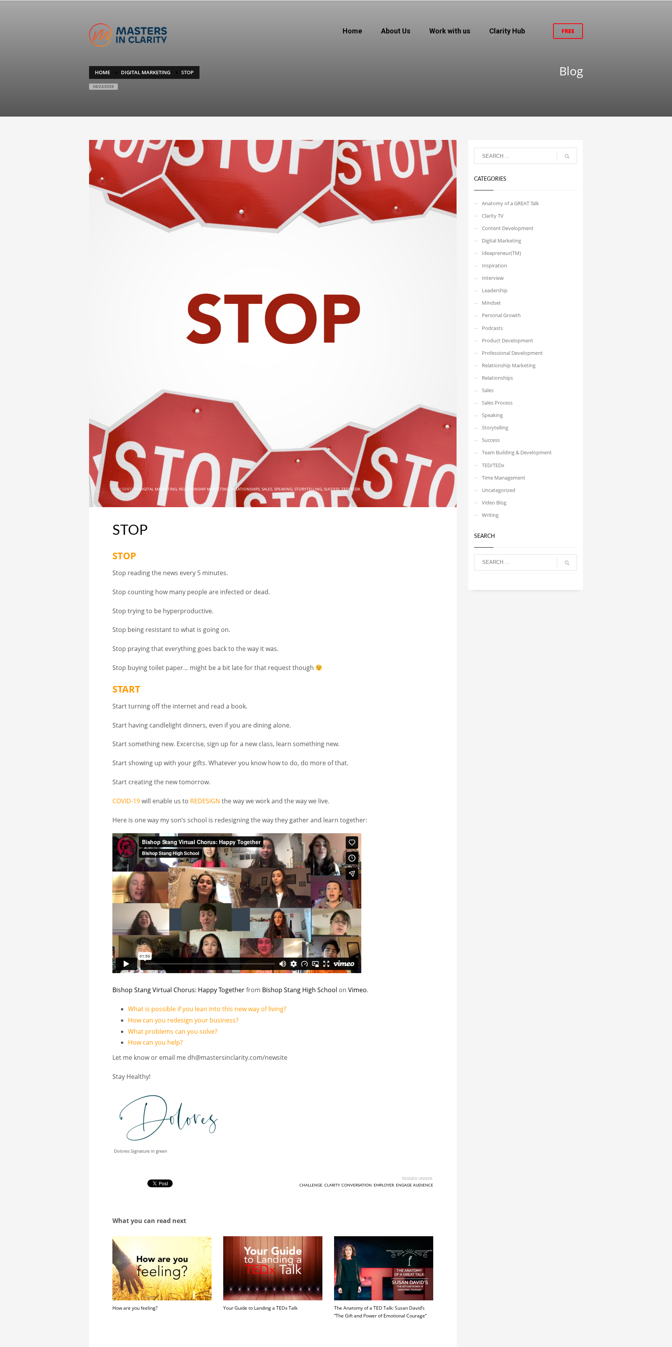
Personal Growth (501, 315)
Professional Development (512, 352)
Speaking (283, 489)
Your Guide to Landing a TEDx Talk (260, 1308)
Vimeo (357, 990)
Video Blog (494, 502)
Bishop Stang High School (299, 990)
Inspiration (494, 265)
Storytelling (308, 489)
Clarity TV (493, 215)
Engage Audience (414, 1185)
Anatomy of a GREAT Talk (510, 203)
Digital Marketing (158, 489)
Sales (267, 489)
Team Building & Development (517, 452)
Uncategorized (498, 490)
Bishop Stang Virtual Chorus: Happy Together (178, 990)
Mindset (491, 302)
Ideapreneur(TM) (501, 253)
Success (332, 489)
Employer (384, 1185)
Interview (493, 277)
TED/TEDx (350, 489)
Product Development (507, 340)
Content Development (508, 228)
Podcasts (492, 328)
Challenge (310, 1185)
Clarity (332, 1185)
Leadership (495, 290)
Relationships (245, 489)
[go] (567, 156)
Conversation (356, 1185)
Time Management (503, 477)
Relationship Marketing (204, 489)
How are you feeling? (135, 1308)
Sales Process (497, 402)
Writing (490, 514)
